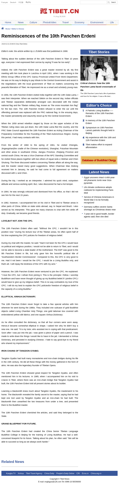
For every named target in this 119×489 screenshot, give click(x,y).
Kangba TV (11, 473)
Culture (33, 22)
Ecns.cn (85, 473)
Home (8, 22)
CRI (78, 473)
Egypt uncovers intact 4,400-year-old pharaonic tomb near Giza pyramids (99, 180)
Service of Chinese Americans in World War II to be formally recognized (99, 200)
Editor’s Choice (18, 29)
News (21, 22)
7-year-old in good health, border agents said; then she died (99, 215)
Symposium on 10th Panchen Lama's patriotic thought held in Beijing (100, 130)
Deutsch (13, 2)
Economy (79, 22)
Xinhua (21, 473)
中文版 (20, 2)
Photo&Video (49, 22)
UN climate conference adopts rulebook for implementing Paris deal (98, 190)
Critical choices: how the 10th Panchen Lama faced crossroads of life (98, 86)
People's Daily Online (65, 473)
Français (4, 2)
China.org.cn (96, 473)
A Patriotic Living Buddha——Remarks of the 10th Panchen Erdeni (99, 113)
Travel (65, 22)
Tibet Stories (99, 52)
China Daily (49, 473)
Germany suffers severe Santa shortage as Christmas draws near (100, 208)
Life (112, 22)
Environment (96, 22)
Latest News (99, 172)
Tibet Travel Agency (34, 473)
